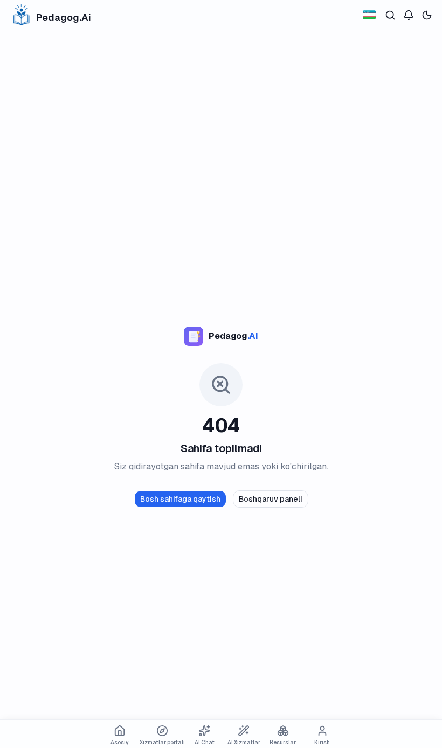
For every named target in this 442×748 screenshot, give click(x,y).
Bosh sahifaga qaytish (180, 499)
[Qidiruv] (390, 15)
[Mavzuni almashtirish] (427, 15)
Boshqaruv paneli (270, 499)
